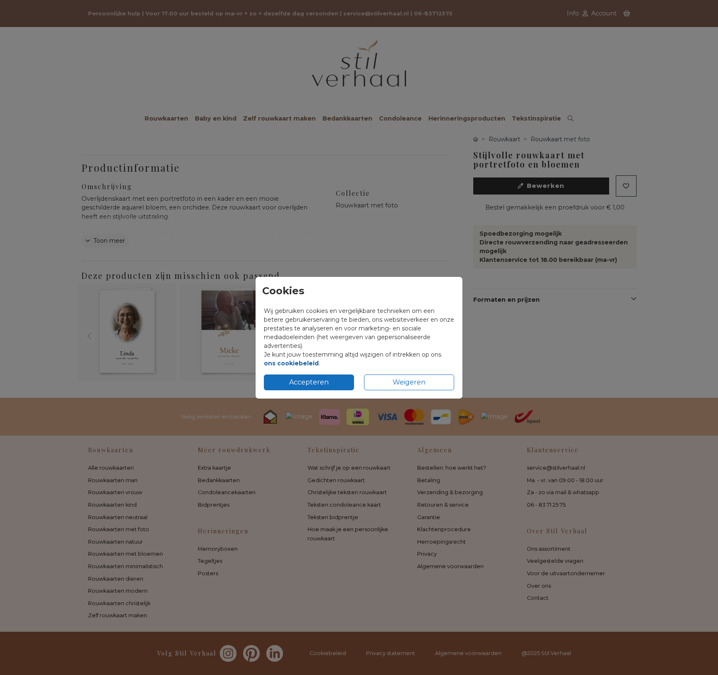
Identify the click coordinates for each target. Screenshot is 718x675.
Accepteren (309, 382)
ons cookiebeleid (291, 363)
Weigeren (409, 382)
